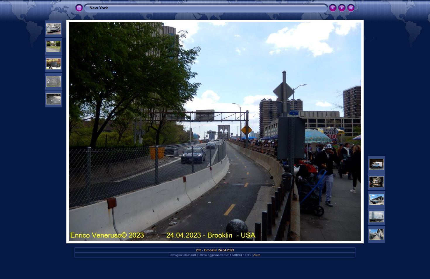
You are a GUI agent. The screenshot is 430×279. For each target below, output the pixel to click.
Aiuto (256, 255)
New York (99, 8)
